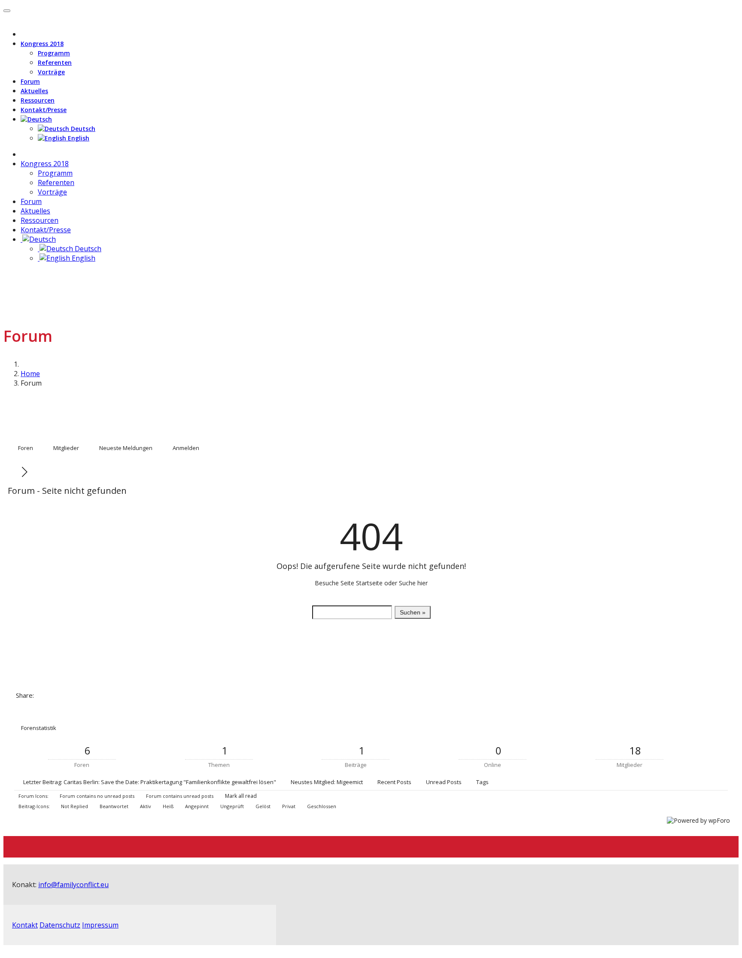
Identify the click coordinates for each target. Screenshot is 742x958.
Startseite (369, 583)
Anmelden (186, 448)
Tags (482, 782)
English (77, 138)
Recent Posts (394, 782)
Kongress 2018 (42, 44)
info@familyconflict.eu (73, 884)
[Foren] (15, 472)
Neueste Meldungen (125, 448)
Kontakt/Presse (44, 110)
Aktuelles (34, 91)
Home (30, 373)
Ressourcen (38, 100)
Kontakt (25, 925)
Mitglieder (66, 448)
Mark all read (240, 796)
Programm (54, 53)
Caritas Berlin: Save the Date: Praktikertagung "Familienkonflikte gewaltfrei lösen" (170, 782)
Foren (25, 448)
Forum (30, 81)
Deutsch (82, 129)
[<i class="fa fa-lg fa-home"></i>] (23, 154)
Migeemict (350, 782)
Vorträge (51, 72)
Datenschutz (60, 925)
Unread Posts (444, 782)
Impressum (100, 925)
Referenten (55, 62)
